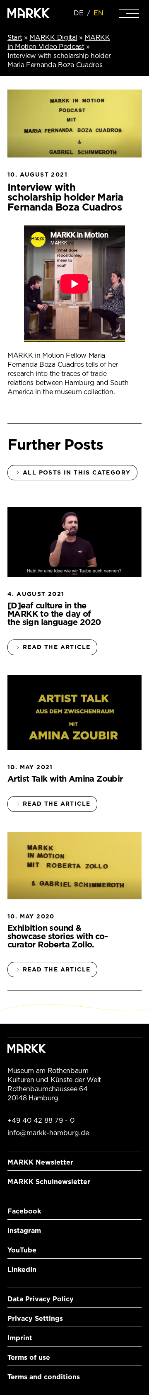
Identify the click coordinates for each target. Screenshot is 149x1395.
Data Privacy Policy (40, 1299)
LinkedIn (21, 1270)
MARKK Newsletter (40, 1162)
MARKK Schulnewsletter (48, 1182)
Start (14, 37)
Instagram (24, 1231)
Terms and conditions (43, 1377)
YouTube (21, 1250)
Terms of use (28, 1357)
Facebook (24, 1211)
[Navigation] (129, 13)
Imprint (19, 1338)
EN (98, 13)
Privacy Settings (35, 1318)
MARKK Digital (53, 37)
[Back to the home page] (28, 13)
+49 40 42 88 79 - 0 (40, 1120)
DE (79, 13)
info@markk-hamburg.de (48, 1133)
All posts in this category (76, 472)
